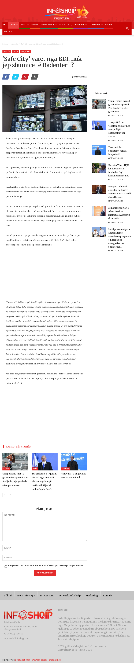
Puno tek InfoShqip (70, 595)
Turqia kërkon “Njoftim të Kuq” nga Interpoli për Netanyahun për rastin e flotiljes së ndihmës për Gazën (44, 481)
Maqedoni (25, 51)
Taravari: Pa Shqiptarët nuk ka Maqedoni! (117, 151)
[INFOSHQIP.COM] (67, 13)
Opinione (35, 25)
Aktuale (15, 44)
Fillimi (8, 595)
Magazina (79, 25)
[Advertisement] (44, 275)
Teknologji (95, 25)
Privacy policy (39, 659)
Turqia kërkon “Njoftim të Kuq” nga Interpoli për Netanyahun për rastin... (119, 129)
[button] (127, 28)
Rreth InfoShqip (26, 595)
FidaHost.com (22, 659)
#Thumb (108, 25)
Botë (35, 469)
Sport (23, 25)
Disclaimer (55, 659)
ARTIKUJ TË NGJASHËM (18, 446)
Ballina (5, 44)
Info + (7, 31)
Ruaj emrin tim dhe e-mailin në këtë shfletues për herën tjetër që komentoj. (46, 565)
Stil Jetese (64, 25)
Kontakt (107, 595)
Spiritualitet (48, 25)
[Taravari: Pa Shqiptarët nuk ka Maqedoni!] (74, 461)
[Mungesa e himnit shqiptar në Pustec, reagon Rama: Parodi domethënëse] (99, 189)
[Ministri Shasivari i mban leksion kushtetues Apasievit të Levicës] (99, 211)
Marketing (92, 595)
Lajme (12, 25)
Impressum (47, 595)
